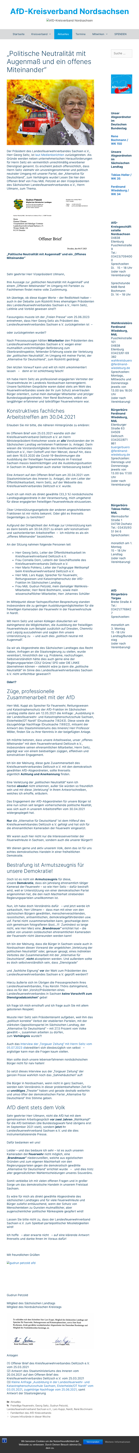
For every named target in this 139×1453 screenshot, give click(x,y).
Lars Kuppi (59, 1409)
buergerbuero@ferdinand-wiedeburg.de (120, 450)
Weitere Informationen (117, 1442)
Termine (81, 34)
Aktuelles (63, 34)
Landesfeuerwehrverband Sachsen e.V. (29, 1409)
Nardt (69, 1409)
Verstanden (93, 1442)
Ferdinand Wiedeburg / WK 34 (120, 190)
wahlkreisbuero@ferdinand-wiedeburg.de (121, 364)
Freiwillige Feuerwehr (22, 1405)
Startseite (19, 34)
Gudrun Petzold (59, 1405)
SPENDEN (120, 34)
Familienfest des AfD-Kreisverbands (31, 1412)
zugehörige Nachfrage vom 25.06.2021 (50, 1389)
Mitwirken (98, 34)
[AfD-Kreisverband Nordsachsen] (69, 20)
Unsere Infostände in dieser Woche (30, 1416)
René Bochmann (83, 1409)
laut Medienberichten (49, 155)
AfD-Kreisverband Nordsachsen (69, 11)
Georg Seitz (42, 1405)
